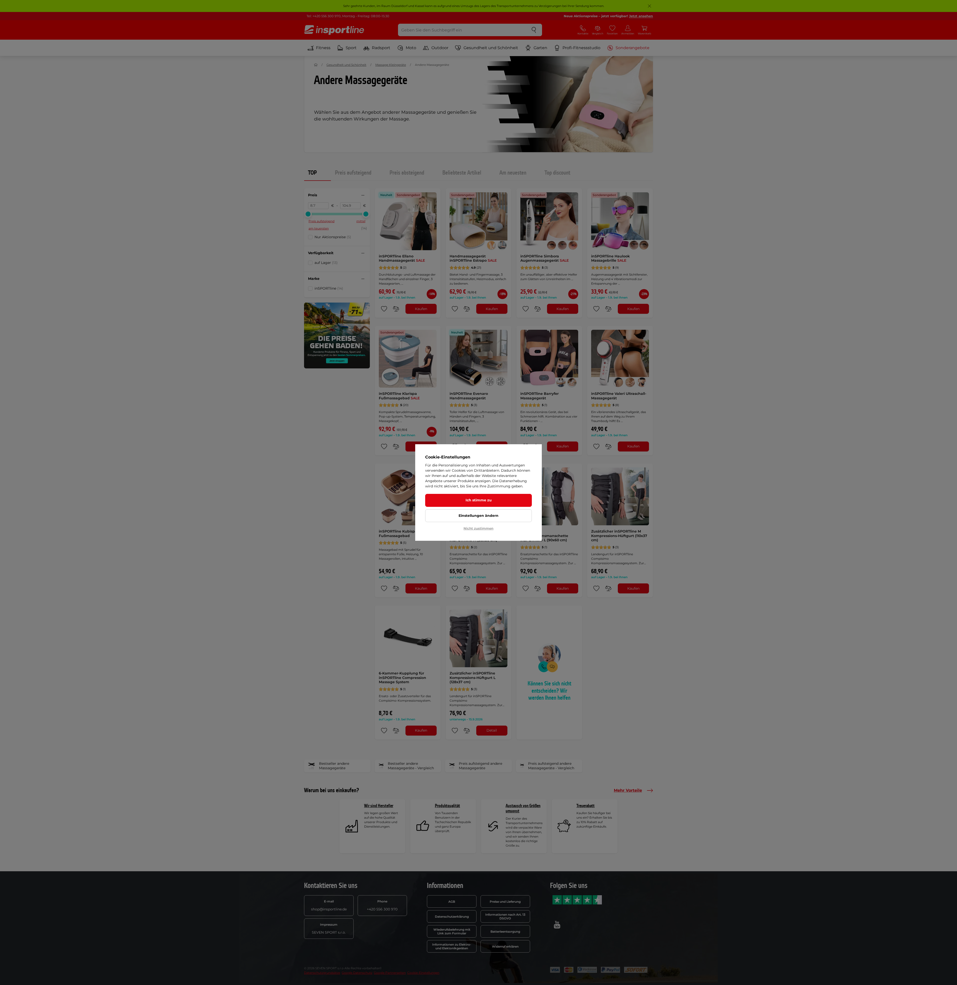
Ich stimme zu (479, 500)
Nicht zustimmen (478, 528)
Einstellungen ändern (478, 515)
